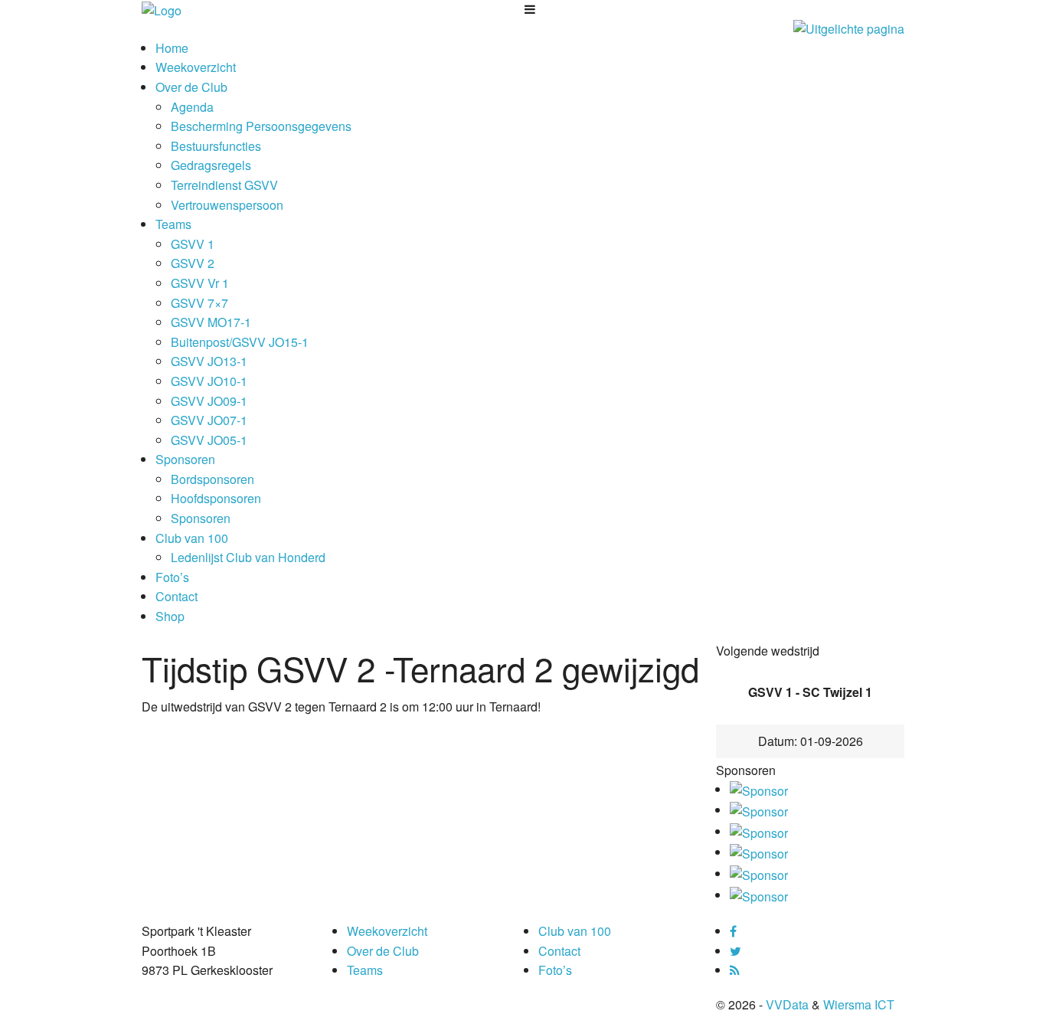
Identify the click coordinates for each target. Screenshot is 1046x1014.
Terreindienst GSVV (224, 185)
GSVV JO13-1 (209, 361)
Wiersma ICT (858, 1004)
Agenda (192, 107)
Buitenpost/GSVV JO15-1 (240, 342)
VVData (787, 1004)
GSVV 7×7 (199, 303)
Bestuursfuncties (216, 146)
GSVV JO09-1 (209, 401)
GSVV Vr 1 (200, 283)
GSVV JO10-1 (209, 381)
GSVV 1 (192, 244)
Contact (176, 596)
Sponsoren (185, 459)
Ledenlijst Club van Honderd (248, 557)
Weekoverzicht (195, 67)
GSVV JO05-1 (209, 440)
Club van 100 (191, 538)
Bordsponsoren (212, 479)
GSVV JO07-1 (209, 420)
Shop (170, 616)
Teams (173, 224)
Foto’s (172, 577)
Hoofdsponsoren (216, 498)
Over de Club (191, 87)
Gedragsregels (211, 165)
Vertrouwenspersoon (227, 205)
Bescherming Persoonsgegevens (261, 126)
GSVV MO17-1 (211, 322)
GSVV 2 (192, 263)
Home (171, 48)
